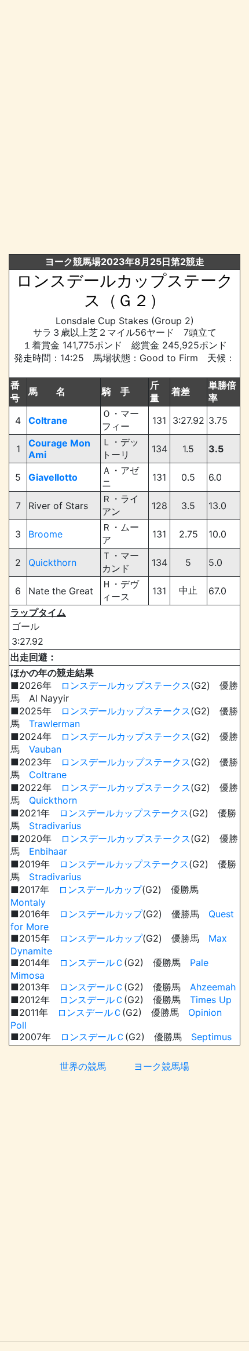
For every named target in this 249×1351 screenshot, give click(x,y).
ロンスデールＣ (91, 962)
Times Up (211, 999)
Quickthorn (52, 562)
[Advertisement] (124, 129)
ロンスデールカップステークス (126, 685)
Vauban (45, 749)
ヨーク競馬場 (161, 1066)
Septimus (211, 1037)
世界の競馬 (83, 1066)
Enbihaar (48, 851)
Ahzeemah (213, 987)
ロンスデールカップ (100, 889)
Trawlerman (54, 723)
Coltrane (48, 420)
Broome (45, 534)
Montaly (28, 902)
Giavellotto (53, 477)
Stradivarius (55, 825)
